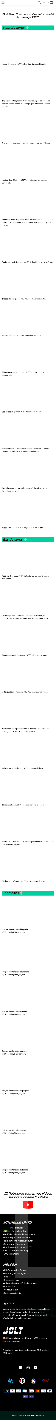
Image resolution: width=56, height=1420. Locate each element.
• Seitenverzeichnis (12, 1293)
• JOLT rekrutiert (11, 1253)
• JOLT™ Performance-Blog (16, 1250)
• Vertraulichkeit (10, 1289)
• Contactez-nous (11, 1280)
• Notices (7, 1276)
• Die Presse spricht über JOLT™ (17, 1247)
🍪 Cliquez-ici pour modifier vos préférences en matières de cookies (25, 1340)
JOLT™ (20, 1415)
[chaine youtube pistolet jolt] (28, 1204)
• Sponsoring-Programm (14, 1244)
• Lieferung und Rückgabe (15, 1273)
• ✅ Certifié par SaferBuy (15, 1231)
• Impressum (9, 1286)
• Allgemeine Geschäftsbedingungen (20, 1283)
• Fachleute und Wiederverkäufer (18, 1240)
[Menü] (3, 2)
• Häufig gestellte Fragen (15, 1270)
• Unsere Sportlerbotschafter (16, 1237)
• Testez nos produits (13, 1227)
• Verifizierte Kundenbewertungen (19, 1234)
